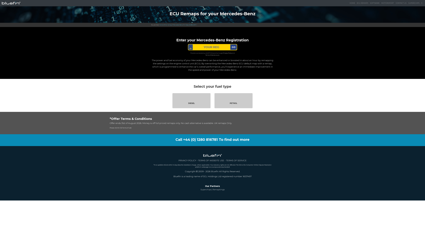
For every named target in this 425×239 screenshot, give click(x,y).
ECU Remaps (362, 3)
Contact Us (401, 3)
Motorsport (387, 3)
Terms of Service (210, 55)
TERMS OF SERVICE (236, 160)
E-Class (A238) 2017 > (190, 25)
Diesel (191, 103)
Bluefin (215, 171)
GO (233, 47)
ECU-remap (168, 25)
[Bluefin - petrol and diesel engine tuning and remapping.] (11, 3)
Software (375, 3)
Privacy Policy (227, 53)
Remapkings (219, 190)
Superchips (413, 3)
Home (352, 3)
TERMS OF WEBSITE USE (211, 160)
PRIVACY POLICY (187, 160)
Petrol (233, 103)
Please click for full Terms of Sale (121, 128)
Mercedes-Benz (178, 25)
